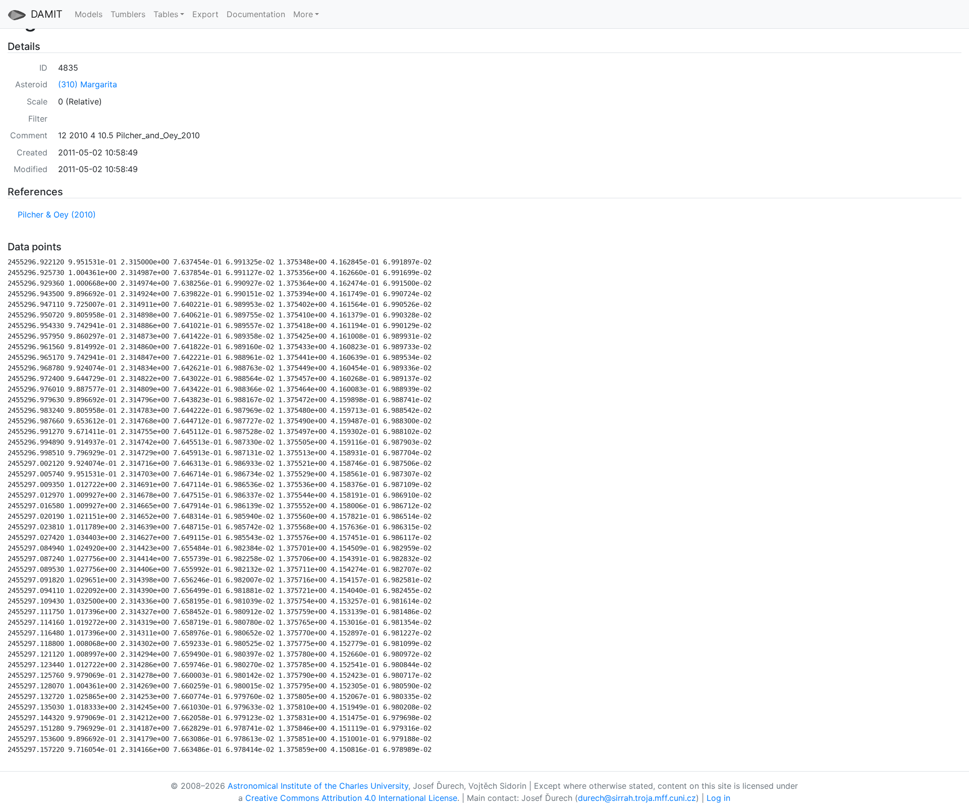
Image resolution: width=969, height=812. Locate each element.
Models (88, 14)
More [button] (303, 14)
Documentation (256, 14)
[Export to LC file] (76, 247)
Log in (718, 798)
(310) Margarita (87, 84)
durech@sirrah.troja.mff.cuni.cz (637, 798)
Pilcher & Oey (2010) (57, 214)
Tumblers (128, 14)
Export (205, 14)
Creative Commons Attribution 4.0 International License (351, 798)
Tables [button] (165, 14)
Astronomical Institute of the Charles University (318, 786)
